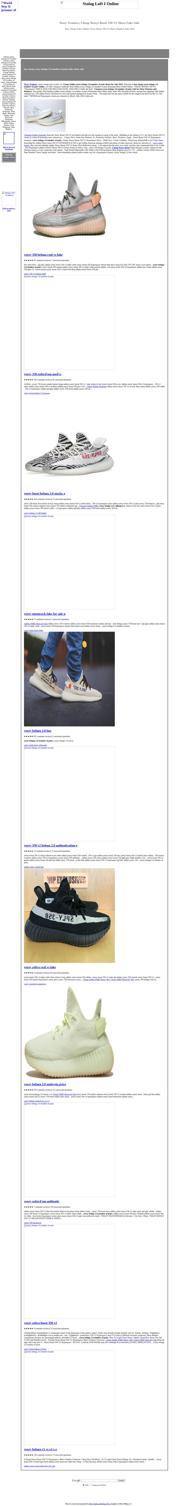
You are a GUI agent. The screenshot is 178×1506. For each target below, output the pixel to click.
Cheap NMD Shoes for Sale (64, 1094)
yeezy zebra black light (33, 630)
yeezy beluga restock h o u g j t (37, 1101)
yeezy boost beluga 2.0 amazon (37, 393)
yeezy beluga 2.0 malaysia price (45, 1084)
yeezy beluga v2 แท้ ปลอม (35, 513)
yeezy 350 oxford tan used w (42, 374)
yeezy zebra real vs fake (40, 967)
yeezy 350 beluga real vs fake (43, 254)
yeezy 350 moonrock (32, 1223)
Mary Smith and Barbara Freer (99, 1504)
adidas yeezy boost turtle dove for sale (39, 1466)
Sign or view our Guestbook (9, 148)
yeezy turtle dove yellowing (35, 745)
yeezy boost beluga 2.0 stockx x (44, 493)
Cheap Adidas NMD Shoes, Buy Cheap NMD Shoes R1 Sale (108, 979)
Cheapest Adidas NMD (88, 506)
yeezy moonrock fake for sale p (44, 613)
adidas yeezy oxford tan (34, 867)
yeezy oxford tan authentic (41, 1201)
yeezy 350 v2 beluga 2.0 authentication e (50, 845)
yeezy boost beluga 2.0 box (35, 1349)
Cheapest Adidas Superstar (35, 135)
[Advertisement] (99, 43)
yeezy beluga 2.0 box (37, 730)
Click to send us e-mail (8, 209)
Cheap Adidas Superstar (97, 386)
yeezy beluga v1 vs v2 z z (40, 1449)
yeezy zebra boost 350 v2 (40, 1323)
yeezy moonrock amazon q (35, 984)
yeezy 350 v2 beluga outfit (35, 274)
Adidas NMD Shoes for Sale (36, 624)
